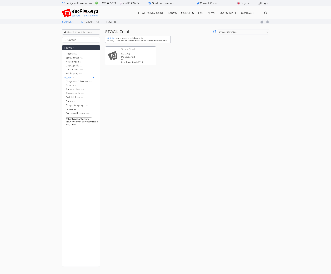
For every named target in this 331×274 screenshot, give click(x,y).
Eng (243, 3)
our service (228, 12)
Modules (76, 21)
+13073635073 (107, 3)
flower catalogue (150, 12)
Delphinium (74, 97)
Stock (69, 77)
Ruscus (71, 85)
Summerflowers (77, 113)
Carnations (74, 69)
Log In (265, 3)
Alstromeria (75, 93)
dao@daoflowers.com (79, 3)
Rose (71, 53)
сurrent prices (208, 3)
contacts (247, 12)
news (211, 12)
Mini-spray (74, 73)
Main (65, 21)
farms (172, 12)
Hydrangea (74, 61)
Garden (71, 39)
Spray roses (74, 57)
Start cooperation (162, 3)
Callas (70, 101)
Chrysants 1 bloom (79, 81)
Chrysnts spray (77, 105)
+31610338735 (131, 3)
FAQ (200, 12)
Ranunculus (75, 89)
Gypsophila (74, 65)
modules (187, 12)
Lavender (72, 109)
